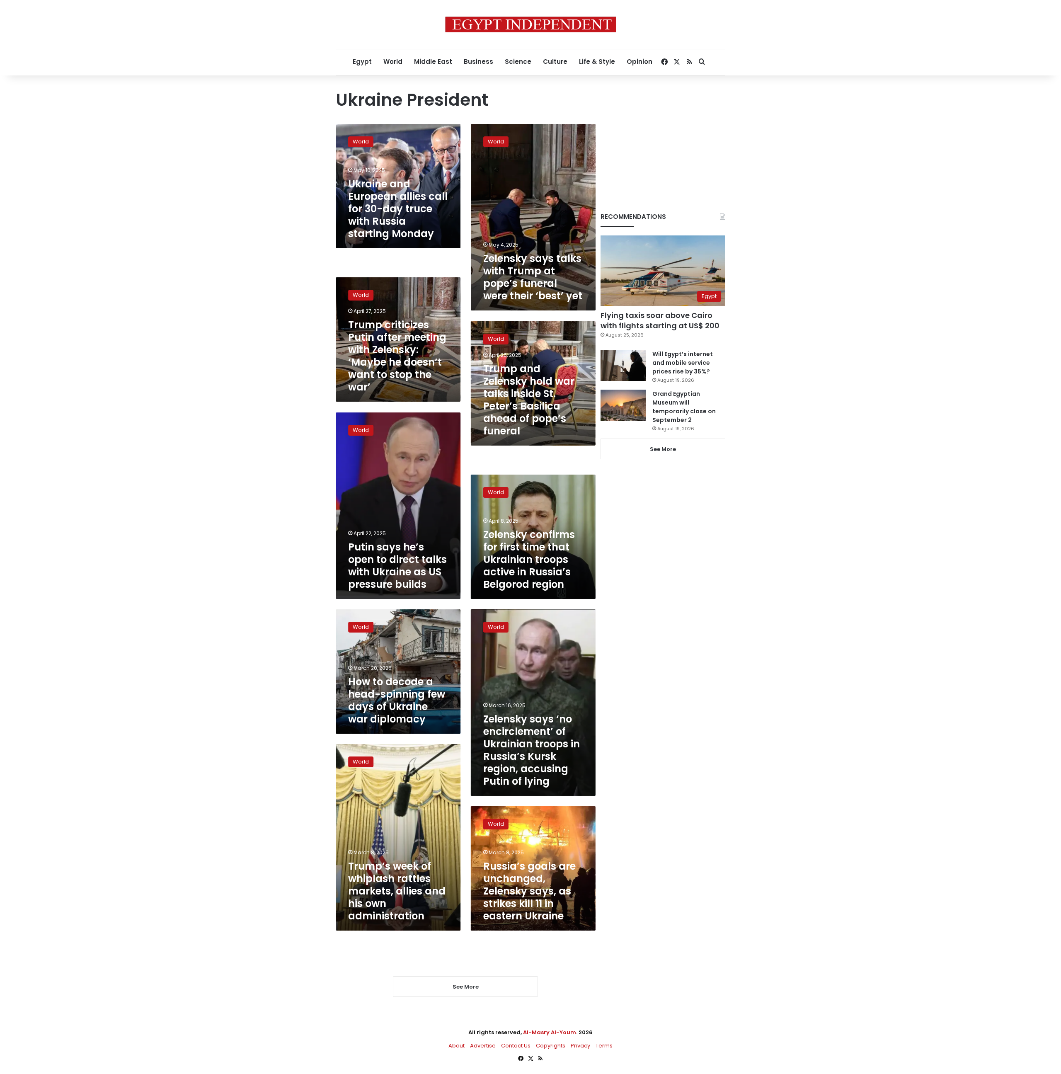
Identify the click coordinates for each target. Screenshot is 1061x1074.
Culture (555, 61)
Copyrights (550, 1046)
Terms (604, 1046)
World (392, 61)
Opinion (639, 61)
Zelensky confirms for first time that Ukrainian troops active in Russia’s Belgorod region (529, 559)
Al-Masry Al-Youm (549, 1032)
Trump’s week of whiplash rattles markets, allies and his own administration (397, 891)
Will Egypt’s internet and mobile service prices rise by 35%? (682, 363)
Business (478, 61)
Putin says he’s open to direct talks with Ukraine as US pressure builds (397, 565)
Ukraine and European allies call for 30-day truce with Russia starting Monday (398, 208)
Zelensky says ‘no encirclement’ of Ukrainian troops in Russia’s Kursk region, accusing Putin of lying (531, 750)
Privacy (580, 1046)
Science (518, 61)
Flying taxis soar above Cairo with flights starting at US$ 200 (660, 320)
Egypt (362, 61)
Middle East (433, 61)
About (456, 1046)
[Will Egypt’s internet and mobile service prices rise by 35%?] (623, 365)
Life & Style (597, 61)
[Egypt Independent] (530, 24)
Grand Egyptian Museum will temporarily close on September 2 (684, 407)
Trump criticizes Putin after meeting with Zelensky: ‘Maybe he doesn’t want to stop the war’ (397, 356)
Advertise (483, 1046)
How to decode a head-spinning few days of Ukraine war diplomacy (396, 700)
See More (663, 449)
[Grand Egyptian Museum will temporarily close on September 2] (623, 405)
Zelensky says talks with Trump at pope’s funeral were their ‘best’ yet (532, 277)
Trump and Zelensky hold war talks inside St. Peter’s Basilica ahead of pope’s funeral (528, 399)
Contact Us (515, 1046)
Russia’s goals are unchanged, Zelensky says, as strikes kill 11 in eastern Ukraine (529, 891)
